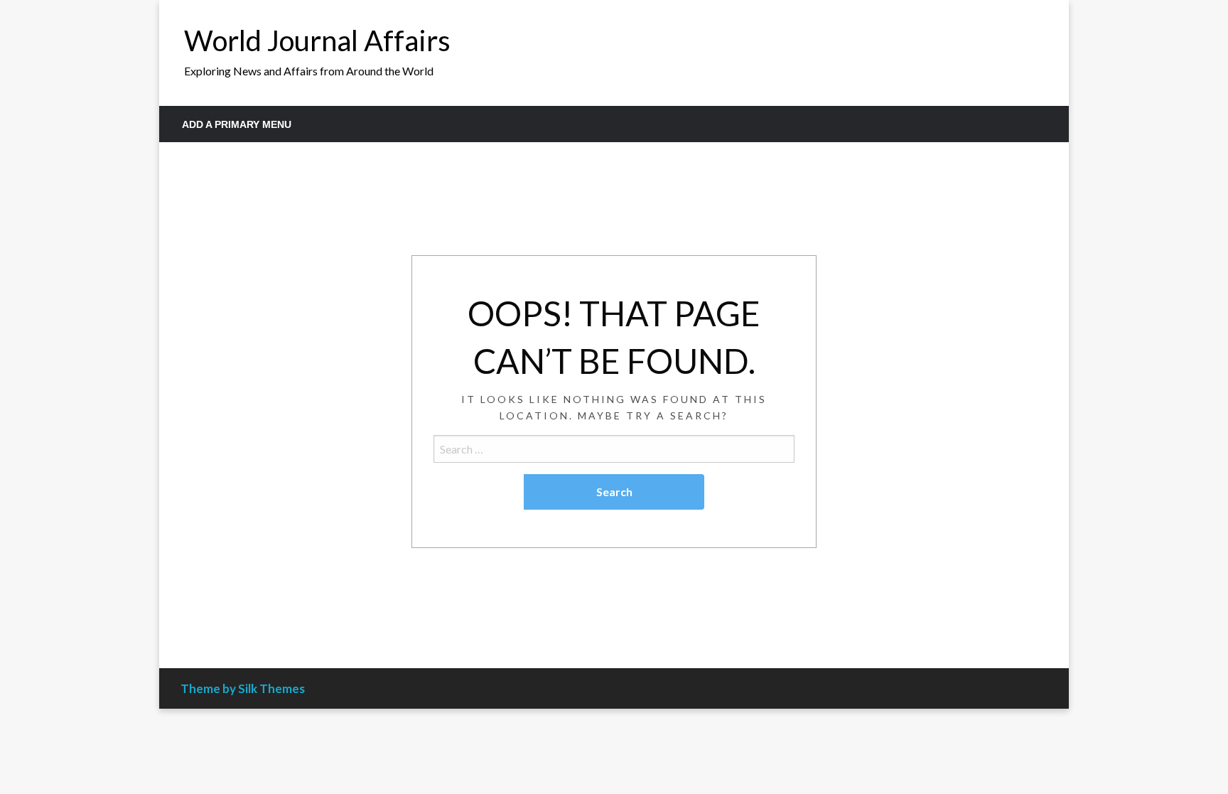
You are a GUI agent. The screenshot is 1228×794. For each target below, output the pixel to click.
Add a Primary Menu (236, 124)
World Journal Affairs (317, 40)
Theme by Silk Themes (243, 688)
